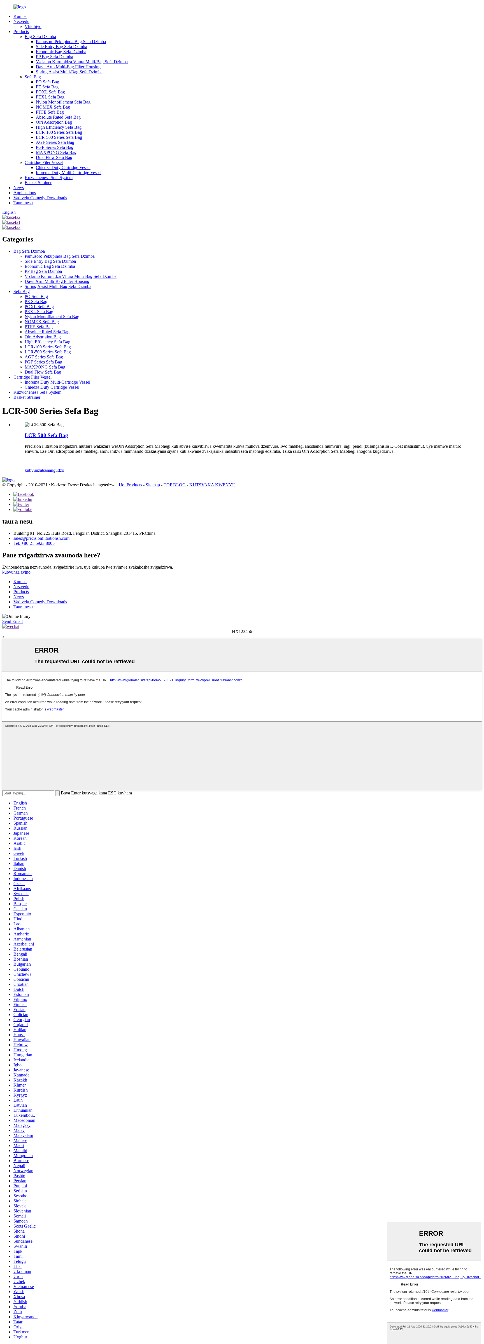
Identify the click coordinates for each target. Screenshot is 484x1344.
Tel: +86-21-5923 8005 (34, 543)
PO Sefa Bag (47, 81)
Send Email (12, 621)
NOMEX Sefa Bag (53, 107)
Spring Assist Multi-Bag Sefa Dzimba (69, 71)
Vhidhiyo (33, 26)
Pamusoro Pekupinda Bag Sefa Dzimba (71, 41)
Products (21, 31)
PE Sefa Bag (47, 87)
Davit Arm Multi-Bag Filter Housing (68, 66)
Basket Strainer (38, 182)
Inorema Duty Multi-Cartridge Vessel (68, 172)
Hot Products (130, 484)
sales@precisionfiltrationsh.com (41, 538)
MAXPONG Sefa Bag (56, 152)
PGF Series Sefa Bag (54, 147)
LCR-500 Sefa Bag (46, 435)
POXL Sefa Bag (50, 92)
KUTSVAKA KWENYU (212, 484)
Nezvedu (21, 21)
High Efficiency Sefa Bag (59, 127)
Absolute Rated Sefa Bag (58, 117)
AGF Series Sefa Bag (55, 142)
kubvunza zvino (16, 572)
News (18, 187)
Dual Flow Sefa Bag (54, 157)
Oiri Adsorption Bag (54, 122)
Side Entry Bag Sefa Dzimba (61, 46)
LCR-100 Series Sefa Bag (59, 132)
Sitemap (153, 484)
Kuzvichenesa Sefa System (49, 177)
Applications (24, 192)
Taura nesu (23, 202)
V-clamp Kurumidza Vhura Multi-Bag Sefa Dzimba (82, 61)
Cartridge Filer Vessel (44, 162)
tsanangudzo (53, 470)
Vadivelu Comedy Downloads (40, 197)
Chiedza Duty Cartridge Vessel (63, 167)
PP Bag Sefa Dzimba (54, 56)
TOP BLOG (175, 484)
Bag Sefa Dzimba (40, 36)
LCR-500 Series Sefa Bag (59, 137)
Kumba (20, 16)
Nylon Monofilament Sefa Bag (63, 102)
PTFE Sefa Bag (50, 112)
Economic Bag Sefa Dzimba (61, 51)
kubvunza (33, 470)
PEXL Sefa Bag (50, 97)
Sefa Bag (33, 76)
